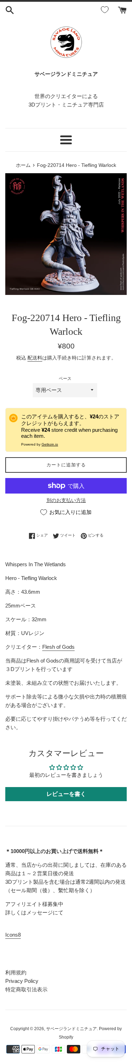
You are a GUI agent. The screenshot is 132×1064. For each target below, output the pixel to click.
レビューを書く (66, 794)
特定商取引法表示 (26, 989)
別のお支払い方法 (66, 500)
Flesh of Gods (58, 647)
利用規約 (15, 972)
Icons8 (13, 935)
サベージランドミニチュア (71, 1028)
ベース (65, 378)
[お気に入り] (106, 9)
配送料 (34, 358)
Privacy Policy (21, 981)
